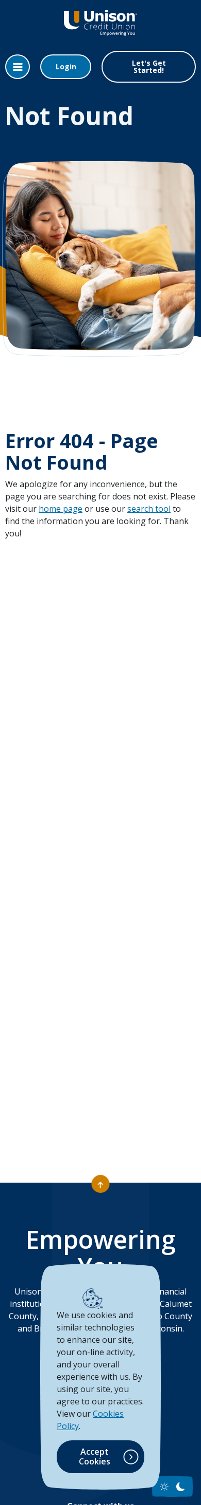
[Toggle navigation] (17, 66)
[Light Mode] (164, 1487)
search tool (149, 508)
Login (66, 66)
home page (60, 508)
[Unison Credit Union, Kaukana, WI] (100, 30)
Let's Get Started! (149, 66)
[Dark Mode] (181, 1487)
